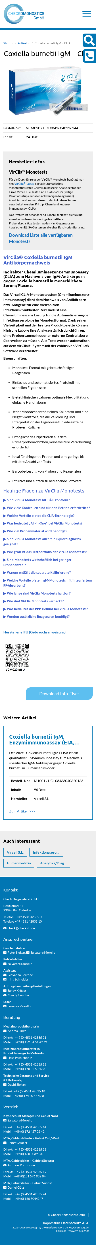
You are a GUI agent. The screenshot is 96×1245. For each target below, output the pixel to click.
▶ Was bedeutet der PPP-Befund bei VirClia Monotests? (45, 609)
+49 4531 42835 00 (29, 917)
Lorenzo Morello (19, 1006)
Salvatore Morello (43, 952)
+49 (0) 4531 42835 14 (30, 1127)
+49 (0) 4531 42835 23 (30, 1149)
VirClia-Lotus (24, 183)
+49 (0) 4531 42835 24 (30, 1194)
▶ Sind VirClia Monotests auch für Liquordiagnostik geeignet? (42, 541)
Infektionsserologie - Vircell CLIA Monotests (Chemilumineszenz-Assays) (48, 852)
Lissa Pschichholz (20, 1058)
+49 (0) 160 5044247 (28, 1198)
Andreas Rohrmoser (21, 1165)
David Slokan (17, 1084)
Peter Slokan (16, 952)
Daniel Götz (16, 1187)
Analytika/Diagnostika (55, 863)
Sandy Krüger (17, 990)
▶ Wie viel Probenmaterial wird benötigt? (35, 531)
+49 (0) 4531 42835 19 (30, 1172)
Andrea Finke (17, 1031)
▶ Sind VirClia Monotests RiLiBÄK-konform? (36, 500)
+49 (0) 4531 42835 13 (30, 1064)
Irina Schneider (18, 979)
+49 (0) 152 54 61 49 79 (30, 1042)
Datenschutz (71, 1223)
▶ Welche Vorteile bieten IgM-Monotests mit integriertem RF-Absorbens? (47, 583)
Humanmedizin (19, 863)
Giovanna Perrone (20, 975)
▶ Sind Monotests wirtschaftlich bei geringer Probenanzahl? (37, 562)
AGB (85, 1223)
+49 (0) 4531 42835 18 (29, 1091)
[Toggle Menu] (86, 14)
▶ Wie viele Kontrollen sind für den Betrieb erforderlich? (46, 508)
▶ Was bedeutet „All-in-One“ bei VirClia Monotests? (42, 523)
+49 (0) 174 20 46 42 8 (28, 1096)
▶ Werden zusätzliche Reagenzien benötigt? (36, 617)
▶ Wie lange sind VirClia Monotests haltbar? (37, 593)
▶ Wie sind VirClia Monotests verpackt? (33, 601)
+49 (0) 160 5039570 (28, 1154)
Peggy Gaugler (17, 1143)
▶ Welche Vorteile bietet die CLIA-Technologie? (39, 516)
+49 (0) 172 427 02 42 (29, 1131)
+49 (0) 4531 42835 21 (30, 1037)
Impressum (51, 1223)
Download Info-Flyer (59, 693)
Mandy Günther (18, 995)
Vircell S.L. (15, 852)
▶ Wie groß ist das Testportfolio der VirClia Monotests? (45, 552)
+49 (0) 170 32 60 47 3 (29, 1069)
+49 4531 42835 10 (28, 921)
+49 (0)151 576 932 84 (30, 1176)
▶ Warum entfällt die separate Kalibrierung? (37, 573)
